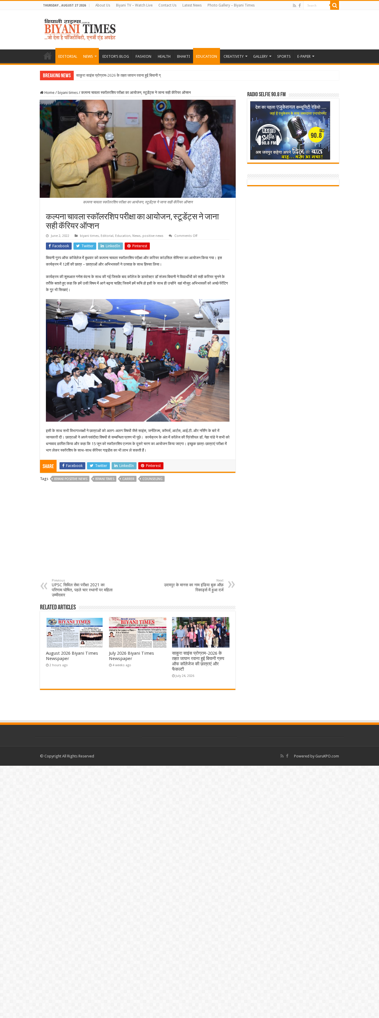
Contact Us (167, 5)
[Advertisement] (137, 534)
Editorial (107, 236)
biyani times (68, 92)
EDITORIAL (67, 56)
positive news (152, 236)
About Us (102, 5)
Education (123, 236)
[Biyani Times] (80, 29)
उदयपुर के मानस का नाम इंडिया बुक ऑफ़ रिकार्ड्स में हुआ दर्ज (194, 585)
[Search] (334, 5)
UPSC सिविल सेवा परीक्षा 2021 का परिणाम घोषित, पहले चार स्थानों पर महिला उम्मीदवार (82, 588)
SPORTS (284, 56)
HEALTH (164, 56)
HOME (47, 55)
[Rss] (294, 5)
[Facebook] (299, 5)
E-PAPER (304, 56)
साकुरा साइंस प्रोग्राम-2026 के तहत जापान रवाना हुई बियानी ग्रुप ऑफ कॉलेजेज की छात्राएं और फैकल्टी (198, 661)
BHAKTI (183, 56)
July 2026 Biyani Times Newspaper (131, 656)
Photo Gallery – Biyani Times (231, 5)
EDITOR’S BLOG (115, 56)
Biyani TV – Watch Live (134, 5)
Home (49, 92)
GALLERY (260, 56)
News (136, 236)
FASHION (143, 56)
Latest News (192, 5)
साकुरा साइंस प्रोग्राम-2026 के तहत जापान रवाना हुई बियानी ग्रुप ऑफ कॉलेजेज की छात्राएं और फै (143, 75)
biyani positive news (70, 479)
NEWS (88, 56)
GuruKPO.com (327, 756)
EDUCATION (206, 56)
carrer (128, 479)
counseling (152, 479)
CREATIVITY (234, 56)
